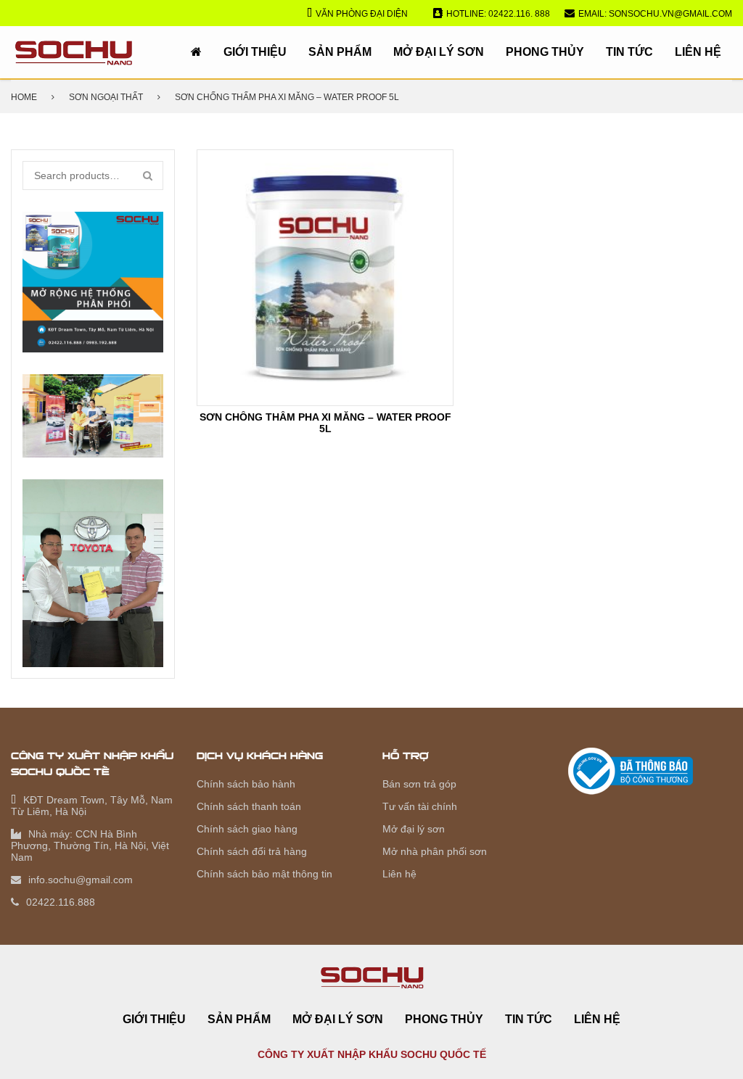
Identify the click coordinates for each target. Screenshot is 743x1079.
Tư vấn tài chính (419, 806)
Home (24, 97)
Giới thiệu (255, 52)
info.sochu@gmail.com (80, 879)
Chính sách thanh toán (249, 806)
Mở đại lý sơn (438, 52)
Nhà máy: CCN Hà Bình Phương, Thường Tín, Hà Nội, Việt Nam (90, 845)
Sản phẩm (340, 52)
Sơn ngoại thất (106, 97)
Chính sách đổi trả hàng (252, 851)
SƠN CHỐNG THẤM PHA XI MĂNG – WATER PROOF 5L (325, 422)
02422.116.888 (60, 902)
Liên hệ (698, 52)
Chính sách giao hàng (247, 829)
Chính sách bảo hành (246, 784)
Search (148, 175)
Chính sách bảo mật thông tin (264, 874)
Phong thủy (545, 52)
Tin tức (629, 52)
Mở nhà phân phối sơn (434, 851)
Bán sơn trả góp (419, 784)
